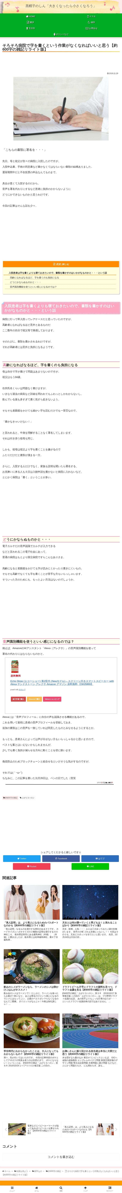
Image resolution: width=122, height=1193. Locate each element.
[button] (112, 615)
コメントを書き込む (61, 1156)
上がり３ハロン (27, 798)
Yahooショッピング (52, 699)
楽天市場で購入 (18, 699)
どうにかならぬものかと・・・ (25, 282)
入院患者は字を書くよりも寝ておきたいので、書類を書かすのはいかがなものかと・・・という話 (58, 273)
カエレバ (22, 689)
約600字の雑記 (11, 798)
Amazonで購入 (34, 699)
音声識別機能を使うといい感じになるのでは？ (33, 287)
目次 (58, 264)
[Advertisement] (61, 61)
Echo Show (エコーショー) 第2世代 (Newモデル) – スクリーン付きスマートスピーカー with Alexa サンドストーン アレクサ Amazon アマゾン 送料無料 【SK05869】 (62, 683)
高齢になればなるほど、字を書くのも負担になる (34, 277)
